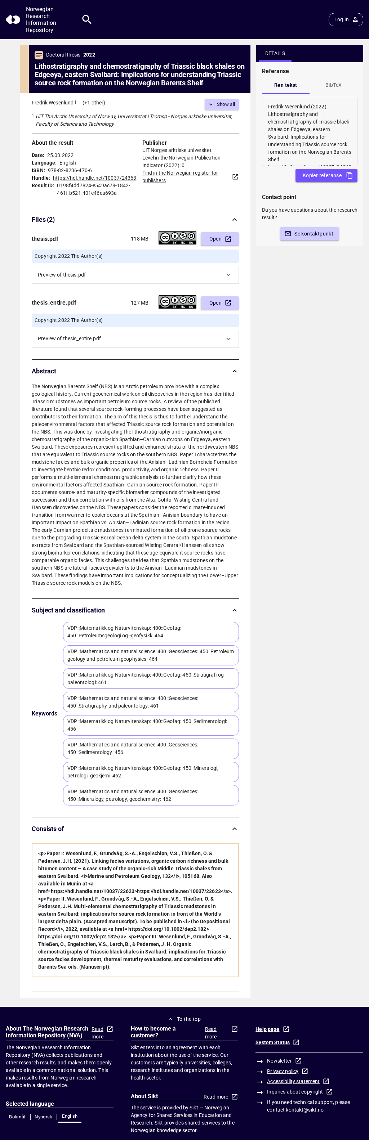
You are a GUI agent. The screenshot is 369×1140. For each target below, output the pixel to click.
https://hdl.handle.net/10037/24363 (94, 178)
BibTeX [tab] (333, 85)
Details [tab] (275, 53)
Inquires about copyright (295, 1092)
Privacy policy (282, 1071)
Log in (341, 19)
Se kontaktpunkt (313, 234)
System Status (272, 1042)
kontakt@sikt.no (305, 1110)
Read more (97, 1033)
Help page (267, 1029)
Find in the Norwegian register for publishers (180, 176)
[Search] (87, 19)
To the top (189, 1019)
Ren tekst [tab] (285, 85)
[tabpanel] (309, 131)
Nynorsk (44, 1116)
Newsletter (279, 1061)
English (70, 1116)
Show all (226, 104)
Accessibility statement (293, 1081)
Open (215, 239)
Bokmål (17, 1116)
